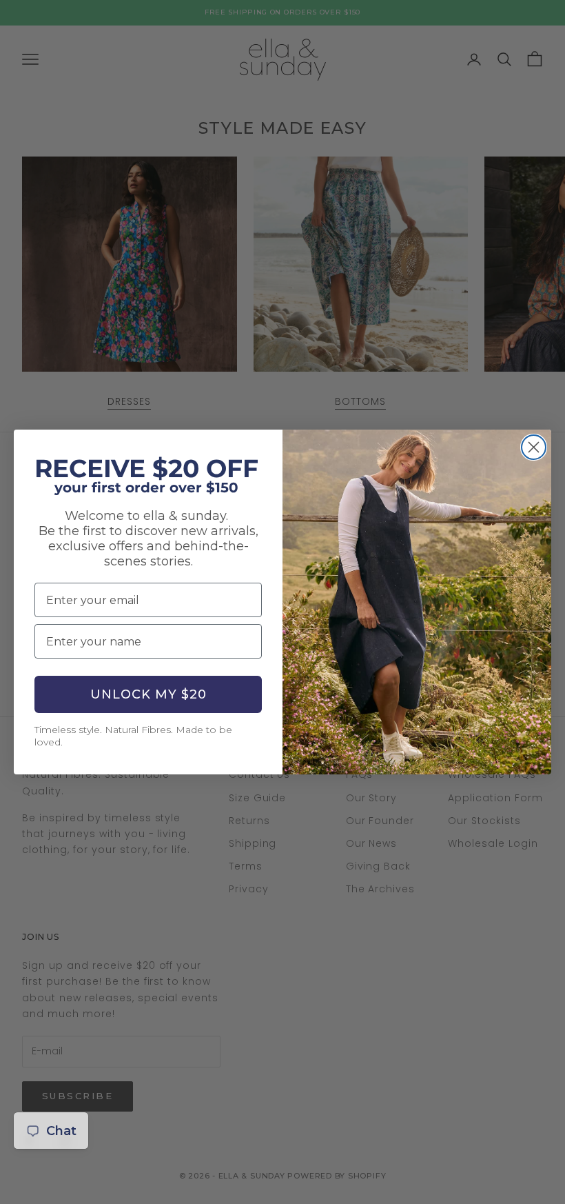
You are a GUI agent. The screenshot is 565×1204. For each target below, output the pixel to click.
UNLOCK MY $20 (148, 694)
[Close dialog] (534, 447)
